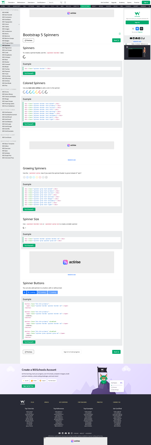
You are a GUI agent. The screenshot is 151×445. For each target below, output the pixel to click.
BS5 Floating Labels (8, 103)
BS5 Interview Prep (8, 158)
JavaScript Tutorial (29, 414)
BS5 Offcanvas (6, 78)
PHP (43, 6)
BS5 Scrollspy (6, 76)
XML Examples (88, 424)
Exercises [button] (31, 2)
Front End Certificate (117, 415)
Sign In (137, 22)
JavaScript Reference (58, 414)
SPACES (46, 402)
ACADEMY (89, 433)
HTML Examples (88, 411)
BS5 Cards (5, 52)
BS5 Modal (5, 67)
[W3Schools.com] (22, 403)
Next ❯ (116, 40)
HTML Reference (58, 411)
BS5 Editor (5, 146)
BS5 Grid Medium (7, 122)
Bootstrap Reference (58, 419)
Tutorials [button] (11, 2)
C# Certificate (117, 424)
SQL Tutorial (29, 416)
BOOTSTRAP (85, 6)
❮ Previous (28, 40)
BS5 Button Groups (8, 38)
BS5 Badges (5, 41)
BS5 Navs (5, 59)
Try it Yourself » (29, 73)
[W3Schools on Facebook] (139, 38)
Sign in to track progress (72, 352)
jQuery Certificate (117, 420)
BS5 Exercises (6, 148)
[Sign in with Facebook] (137, 28)
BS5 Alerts (5, 33)
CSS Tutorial (29, 413)
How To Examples (88, 415)
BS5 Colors (5, 24)
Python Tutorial (29, 418)
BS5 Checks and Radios (9, 96)
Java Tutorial (29, 423)
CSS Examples (88, 413)
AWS (62, 6)
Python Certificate (117, 418)
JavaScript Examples (88, 414)
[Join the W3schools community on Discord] (136, 38)
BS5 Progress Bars (7, 43)
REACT (94, 6)
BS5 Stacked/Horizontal (9, 114)
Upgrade (113, 2)
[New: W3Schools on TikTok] (144, 38)
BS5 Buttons (6, 36)
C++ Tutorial (29, 424)
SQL (24, 6)
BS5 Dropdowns (7, 55)
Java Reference (58, 423)
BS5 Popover (6, 71)
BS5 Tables (5, 26)
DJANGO (128, 6)
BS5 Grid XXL (6, 129)
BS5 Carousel (6, 64)
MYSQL (101, 6)
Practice (136, 2)
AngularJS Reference (58, 424)
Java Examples (88, 423)
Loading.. (32, 292)
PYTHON (31, 6)
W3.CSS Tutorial (29, 419)
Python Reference (59, 416)
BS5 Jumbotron (7, 31)
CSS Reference (58, 413)
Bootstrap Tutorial (29, 420)
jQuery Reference (59, 426)
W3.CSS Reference (59, 418)
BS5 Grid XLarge (7, 126)
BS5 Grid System (7, 112)
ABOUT (82, 433)
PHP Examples (88, 422)
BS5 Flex (4, 85)
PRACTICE (100, 402)
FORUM (76, 433)
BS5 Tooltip (5, 69)
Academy (122, 2)
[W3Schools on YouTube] (131, 38)
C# (57, 6)
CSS (9, 6)
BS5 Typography (7, 22)
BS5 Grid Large (6, 124)
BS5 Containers (7, 17)
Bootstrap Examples (88, 420)
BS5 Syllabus (6, 153)
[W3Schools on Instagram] (142, 38)
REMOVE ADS (72, 160)
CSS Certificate (117, 413)
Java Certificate (117, 422)
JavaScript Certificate (117, 414)
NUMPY (136, 6)
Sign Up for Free (28, 386)
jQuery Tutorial (29, 426)
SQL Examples (88, 416)
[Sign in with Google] (133, 28)
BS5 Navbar (5, 62)
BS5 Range (5, 99)
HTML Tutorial (29, 411)
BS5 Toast (5, 74)
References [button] (20, 2)
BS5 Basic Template (8, 144)
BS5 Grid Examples (7, 131)
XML (121, 6)
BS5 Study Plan (6, 155)
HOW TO (76, 6)
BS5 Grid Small (6, 119)
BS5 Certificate (6, 137)
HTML (3, 6)
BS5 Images (5, 29)
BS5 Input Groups (7, 101)
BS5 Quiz (5, 151)
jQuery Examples (88, 426)
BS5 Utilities (6, 81)
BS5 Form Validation (8, 106)
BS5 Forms (5, 92)
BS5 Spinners (6, 45)
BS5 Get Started (7, 15)
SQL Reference (58, 415)
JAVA (38, 6)
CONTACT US (116, 402)
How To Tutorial (29, 415)
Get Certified (105, 2)
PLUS (32, 402)
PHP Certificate (117, 419)
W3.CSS (68, 6)
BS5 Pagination (7, 48)
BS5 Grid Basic (6, 19)
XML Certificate (117, 426)
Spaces (129, 2)
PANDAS (143, 6)
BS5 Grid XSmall (7, 117)
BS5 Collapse (6, 57)
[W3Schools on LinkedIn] (134, 38)
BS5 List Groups (7, 50)
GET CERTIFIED (63, 402)
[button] (61, 2)
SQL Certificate (117, 416)
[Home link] (3, 2)
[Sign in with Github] (141, 28)
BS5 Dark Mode (6, 83)
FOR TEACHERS (82, 402)
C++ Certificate (117, 423)
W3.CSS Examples (88, 419)
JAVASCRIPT (17, 6)
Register (140, 32)
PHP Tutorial (29, 422)
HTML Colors (59, 422)
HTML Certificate (117, 411)
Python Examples (88, 418)
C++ (52, 6)
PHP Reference (58, 420)
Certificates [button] (41, 2)
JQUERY (108, 6)
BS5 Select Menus (7, 94)
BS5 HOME (5, 12)
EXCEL (116, 6)
